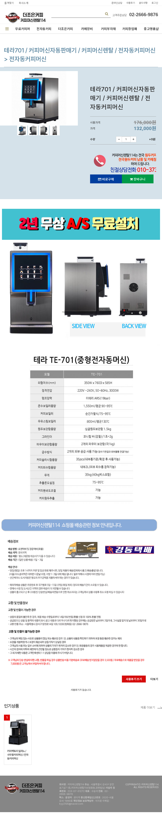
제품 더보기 (147, 707)
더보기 (154, 679)
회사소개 (23, 3)
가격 (93, 128)
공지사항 (143, 2)
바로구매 (107, 179)
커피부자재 (108, 29)
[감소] (119, 139)
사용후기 (130, 2)
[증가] (133, 139)
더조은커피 (65, 29)
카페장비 (87, 29)
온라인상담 (116, 2)
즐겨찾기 (9, 3)
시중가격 (96, 122)
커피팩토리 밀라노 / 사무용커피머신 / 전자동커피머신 (17, 754)
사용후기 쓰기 (134, 679)
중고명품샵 (151, 29)
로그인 (155, 2)
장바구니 (139, 179)
